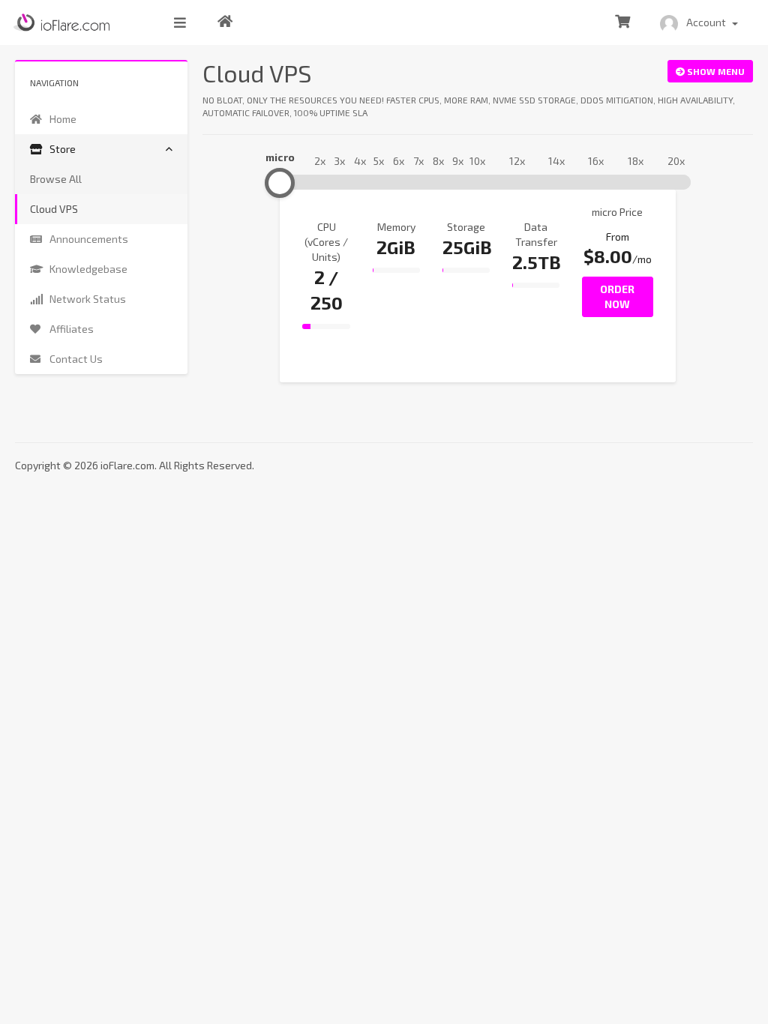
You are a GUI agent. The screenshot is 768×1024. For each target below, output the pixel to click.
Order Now (617, 296)
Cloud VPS (54, 208)
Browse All (56, 178)
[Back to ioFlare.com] (225, 22)
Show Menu (715, 71)
